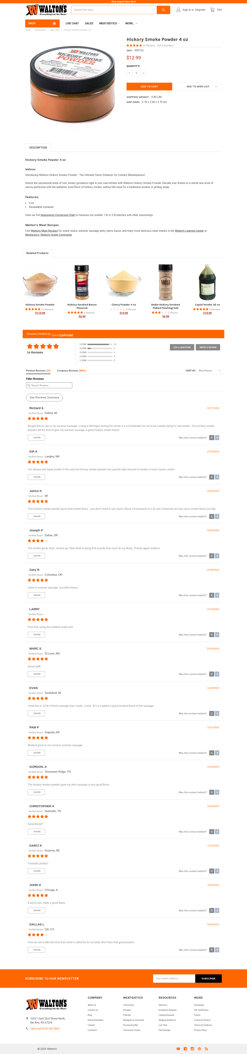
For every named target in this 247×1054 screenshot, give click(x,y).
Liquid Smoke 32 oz (207, 304)
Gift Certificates (201, 1010)
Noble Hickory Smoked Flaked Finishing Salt (165, 306)
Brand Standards (95, 1020)
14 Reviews (149, 45)
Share (37, 437)
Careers (91, 1025)
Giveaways (199, 1005)
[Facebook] (185, 1049)
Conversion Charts (131, 1030)
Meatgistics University (133, 1020)
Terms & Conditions (203, 1025)
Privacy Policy (200, 1030)
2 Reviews (89, 312)
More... (130, 23)
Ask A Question (165, 45)
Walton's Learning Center (189, 230)
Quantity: (133, 66)
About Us (92, 1005)
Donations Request (168, 1010)
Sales (89, 23)
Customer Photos (202, 1020)
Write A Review (208, 347)
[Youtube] (178, 1049)
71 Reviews (47, 309)
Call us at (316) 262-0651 (45, 1028)
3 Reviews (214, 309)
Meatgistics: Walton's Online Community (48, 234)
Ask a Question (182, 347)
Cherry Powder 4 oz (124, 304)
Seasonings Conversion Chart (57, 215)
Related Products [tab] (37, 253)
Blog (90, 1015)
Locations (92, 1030)
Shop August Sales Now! (123, 1)
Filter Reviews (35, 378)
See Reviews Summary (44, 397)
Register (200, 9)
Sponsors (163, 1005)
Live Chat (72, 23)
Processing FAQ (130, 1025)
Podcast (127, 1015)
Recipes (127, 1010)
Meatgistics (108, 23)
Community (128, 1005)
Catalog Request (166, 1015)
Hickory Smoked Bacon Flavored (82, 306)
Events (197, 1015)
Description (38, 147)
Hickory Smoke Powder (40, 304)
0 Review (131, 309)
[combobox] (120, 10)
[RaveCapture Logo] (62, 334)
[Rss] (206, 1049)
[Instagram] (192, 1049)
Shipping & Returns (167, 1020)
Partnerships (164, 1030)
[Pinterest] (199, 1049)
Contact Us (93, 1010)
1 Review (173, 312)
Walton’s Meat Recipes (44, 230)
